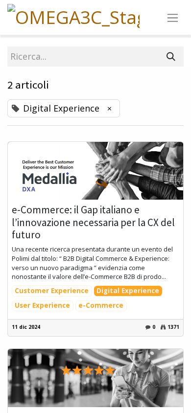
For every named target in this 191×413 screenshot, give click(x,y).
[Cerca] (171, 56)
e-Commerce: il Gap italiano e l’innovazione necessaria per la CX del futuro (93, 222)
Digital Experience (127, 290)
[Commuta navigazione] (173, 17)
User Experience (42, 305)
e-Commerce (100, 305)
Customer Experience (52, 290)
